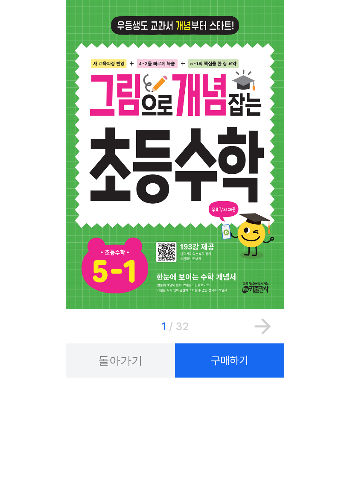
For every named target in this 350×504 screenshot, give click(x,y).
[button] (262, 326)
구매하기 (229, 360)
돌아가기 (120, 360)
